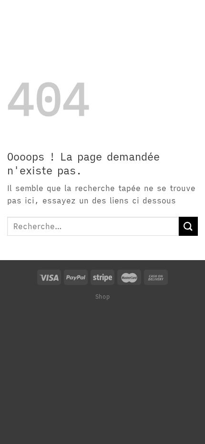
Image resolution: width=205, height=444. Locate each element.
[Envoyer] (188, 226)
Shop (102, 296)
